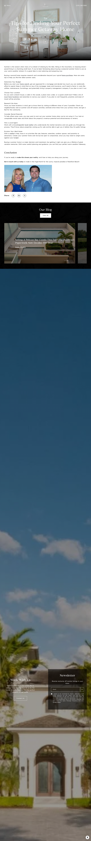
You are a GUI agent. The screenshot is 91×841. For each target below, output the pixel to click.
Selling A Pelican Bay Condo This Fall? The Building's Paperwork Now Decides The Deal (44, 241)
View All (45, 215)
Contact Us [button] (20, 698)
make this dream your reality (27, 157)
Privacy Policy (57, 702)
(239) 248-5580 (81, 5)
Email (54, 689)
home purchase (67, 75)
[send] (82, 689)
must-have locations (11, 97)
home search (24, 84)
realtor (12, 133)
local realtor (29, 125)
